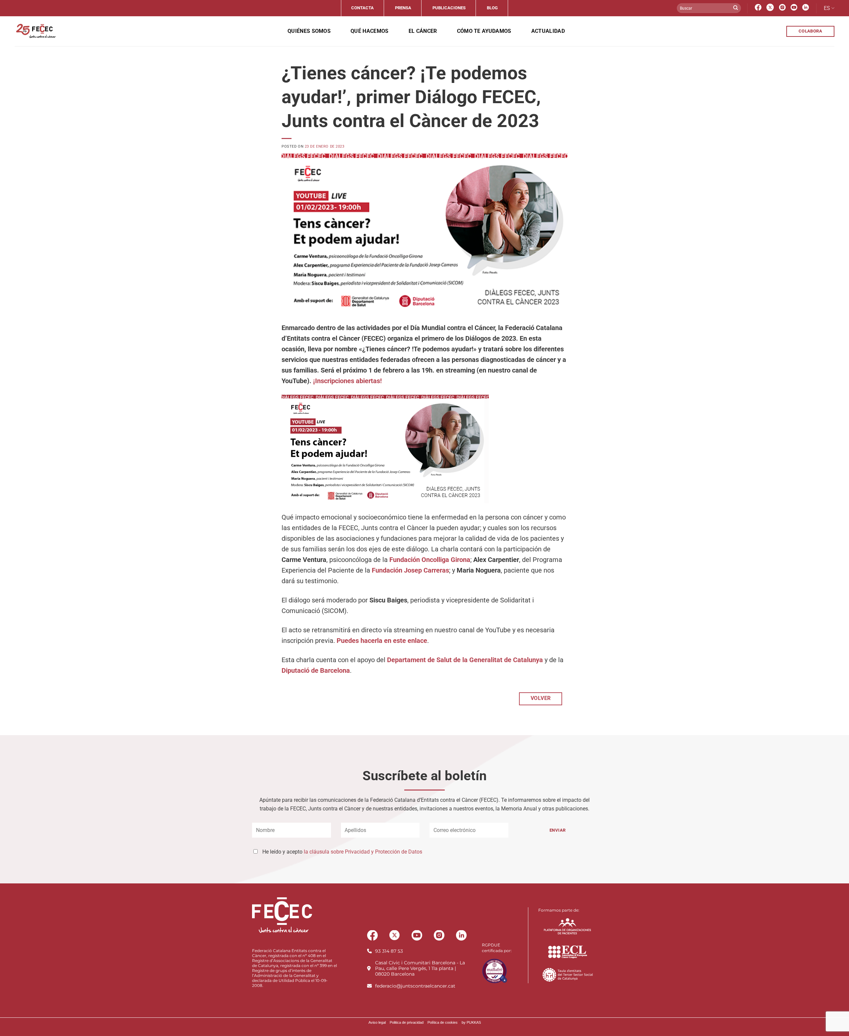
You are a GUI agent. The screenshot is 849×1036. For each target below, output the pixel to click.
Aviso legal (377, 1022)
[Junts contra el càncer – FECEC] (35, 31)
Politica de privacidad (407, 1022)
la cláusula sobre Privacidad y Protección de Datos (363, 852)
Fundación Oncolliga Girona (429, 560)
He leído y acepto (342, 852)
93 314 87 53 (389, 951)
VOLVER (541, 698)
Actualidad (548, 31)
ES (827, 8)
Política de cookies (442, 1022)
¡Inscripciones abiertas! (347, 381)
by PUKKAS (471, 1022)
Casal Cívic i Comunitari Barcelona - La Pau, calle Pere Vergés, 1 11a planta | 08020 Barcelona (420, 968)
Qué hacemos (370, 31)
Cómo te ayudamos (484, 31)
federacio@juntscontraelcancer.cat (415, 986)
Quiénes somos (309, 31)
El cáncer (423, 31)
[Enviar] (736, 8)
